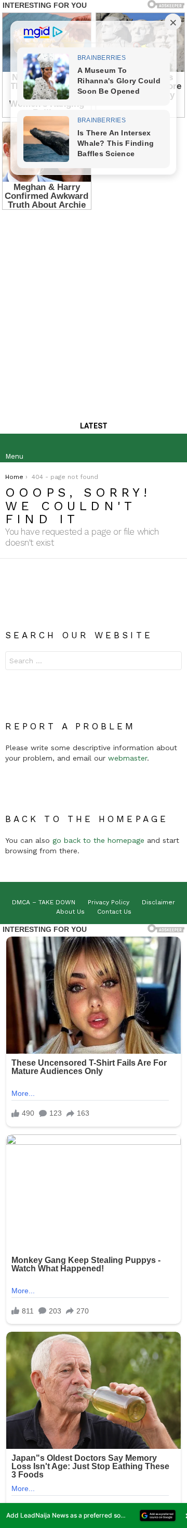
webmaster (127, 758)
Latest (94, 426)
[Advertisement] (93, 310)
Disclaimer (158, 902)
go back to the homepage (98, 840)
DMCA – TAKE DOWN (43, 902)
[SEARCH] (173, 448)
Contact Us (114, 911)
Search (171, 662)
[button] (93, 1515)
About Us (70, 911)
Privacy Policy (108, 902)
